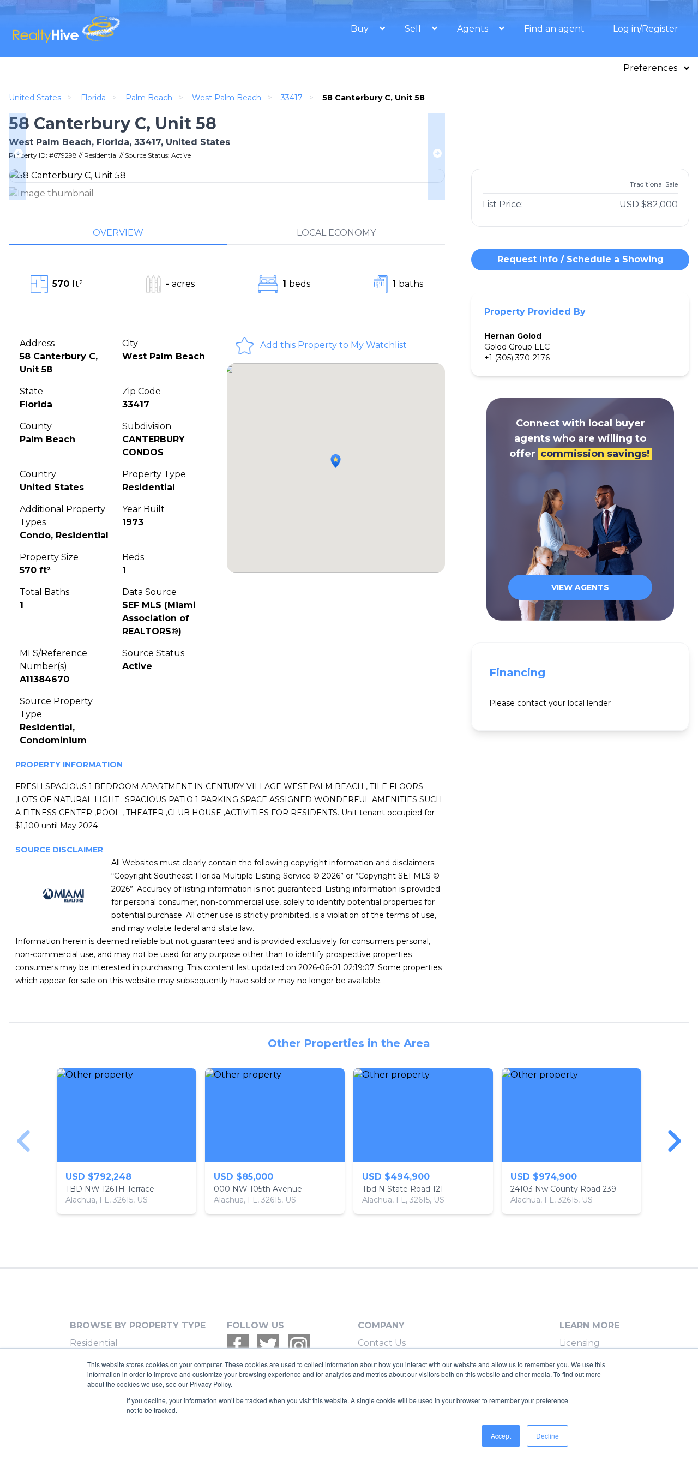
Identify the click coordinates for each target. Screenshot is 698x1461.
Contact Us (382, 1343)
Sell (414, 28)
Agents (473, 28)
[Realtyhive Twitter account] (268, 1345)
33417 (292, 98)
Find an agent (554, 28)
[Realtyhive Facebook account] (238, 1345)
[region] (349, 1141)
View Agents (580, 587)
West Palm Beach (226, 98)
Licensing (579, 1343)
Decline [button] (547, 1435)
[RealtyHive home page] (112, 28)
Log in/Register (645, 28)
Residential (94, 1343)
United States (35, 98)
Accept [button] (501, 1435)
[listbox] (349, 1141)
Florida (93, 98)
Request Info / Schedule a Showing (580, 259)
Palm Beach (148, 98)
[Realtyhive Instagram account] (299, 1345)
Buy (361, 28)
